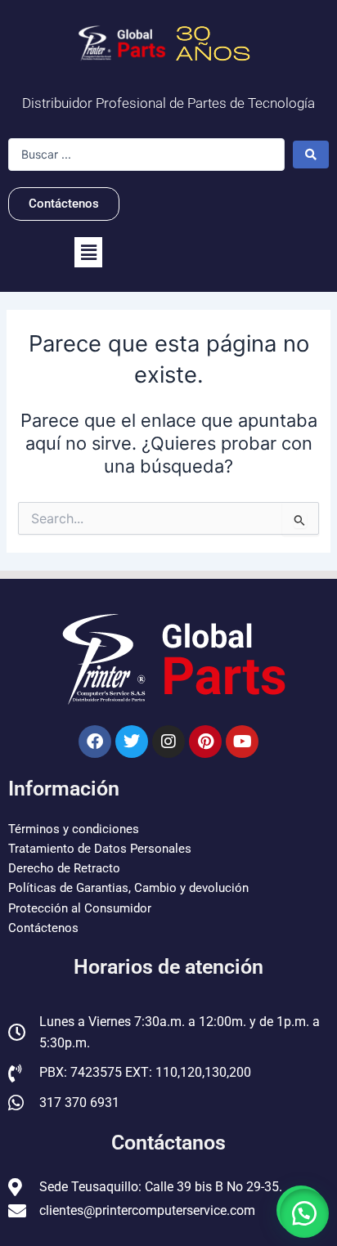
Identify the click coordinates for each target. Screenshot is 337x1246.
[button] (88, 252)
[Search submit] (311, 154)
